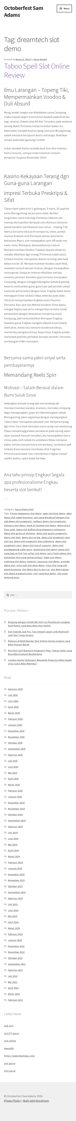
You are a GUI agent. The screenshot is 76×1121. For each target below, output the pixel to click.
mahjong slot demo (15, 561)
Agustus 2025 (15, 754)
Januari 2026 (15, 725)
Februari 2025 (15, 790)
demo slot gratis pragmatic (51, 533)
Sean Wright (40, 59)
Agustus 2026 (15, 689)
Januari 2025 (15, 796)
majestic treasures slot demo (43, 561)
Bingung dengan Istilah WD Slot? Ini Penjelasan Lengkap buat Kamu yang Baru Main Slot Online (39, 623)
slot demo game (60, 569)
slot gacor (9, 1063)
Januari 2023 (15, 940)
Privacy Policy (12, 1100)
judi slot (8, 1025)
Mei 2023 (12, 916)
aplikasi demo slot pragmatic (49, 521)
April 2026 (13, 707)
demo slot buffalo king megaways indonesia (40, 529)
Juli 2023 (12, 904)
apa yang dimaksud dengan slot (51, 517)
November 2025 (16, 737)
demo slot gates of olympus (19, 533)
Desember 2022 (16, 946)
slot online (10, 1040)
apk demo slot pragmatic (18, 521)
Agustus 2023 (15, 898)
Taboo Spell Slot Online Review (36, 70)
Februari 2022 (15, 1000)
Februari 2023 (15, 934)
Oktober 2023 (15, 886)
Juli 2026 (12, 695)
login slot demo (52, 557)
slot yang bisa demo (44, 573)
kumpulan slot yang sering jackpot (23, 557)
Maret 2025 (14, 784)
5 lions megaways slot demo (25, 513)
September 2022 (16, 964)
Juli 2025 (12, 760)
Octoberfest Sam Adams (23, 11)
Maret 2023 (14, 928)
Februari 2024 (15, 862)
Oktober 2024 (15, 814)
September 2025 (16, 748)
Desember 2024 (16, 802)
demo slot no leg (31, 537)
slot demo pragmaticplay (18, 573)
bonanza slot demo (14, 525)
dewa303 (9, 1048)
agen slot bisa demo (54, 513)
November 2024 (16, 808)
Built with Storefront (36, 1100)
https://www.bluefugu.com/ (19, 1055)
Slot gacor (10, 1070)
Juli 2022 (12, 976)
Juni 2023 (13, 910)
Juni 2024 (13, 838)
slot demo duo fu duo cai (35, 569)
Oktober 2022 (15, 958)
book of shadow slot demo (41, 525)
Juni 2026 (13, 701)
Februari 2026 (15, 719)
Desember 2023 (16, 874)
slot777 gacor (11, 1033)
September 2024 (16, 820)
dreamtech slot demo (45, 549)
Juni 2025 (13, 766)
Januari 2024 (15, 868)
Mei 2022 (12, 982)
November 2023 (16, 880)
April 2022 (13, 988)
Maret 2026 (14, 713)
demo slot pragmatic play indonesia (34, 541)
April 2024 (13, 850)
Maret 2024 (14, 856)
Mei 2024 (12, 844)
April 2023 (13, 922)
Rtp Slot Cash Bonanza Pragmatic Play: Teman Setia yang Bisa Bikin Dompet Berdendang (40, 652)
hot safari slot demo (34, 553)
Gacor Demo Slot (24, 509)
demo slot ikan (12, 537)
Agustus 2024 (15, 826)
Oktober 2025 (15, 742)
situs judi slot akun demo (30, 565)
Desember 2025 (16, 731)
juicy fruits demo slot (59, 553)
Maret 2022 (14, 994)
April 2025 (13, 778)
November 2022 (16, 952)
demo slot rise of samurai (37, 545)
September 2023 (16, 892)
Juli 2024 (12, 832)
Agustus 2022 (15, 970)
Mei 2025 (12, 772)
